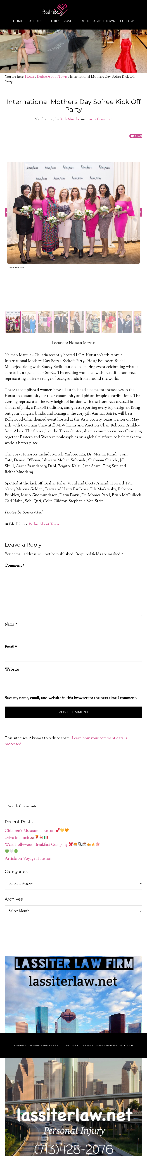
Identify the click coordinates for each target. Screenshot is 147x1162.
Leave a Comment (99, 119)
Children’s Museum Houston (30, 831)
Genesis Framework (89, 1045)
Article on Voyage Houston (28, 859)
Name (11, 624)
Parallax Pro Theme (55, 1045)
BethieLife (73, 10)
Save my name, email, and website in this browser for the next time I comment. (71, 698)
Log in (128, 1045)
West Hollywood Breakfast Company (36, 845)
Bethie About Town (44, 524)
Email (11, 647)
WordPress (114, 1045)
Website (12, 670)
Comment (15, 566)
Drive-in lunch (17, 838)
